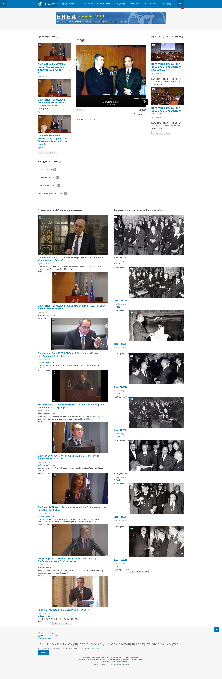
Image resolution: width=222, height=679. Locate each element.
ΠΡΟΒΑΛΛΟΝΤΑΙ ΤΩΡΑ (87, 119)
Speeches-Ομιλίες (49, 177)
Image (136, 98)
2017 (156, 76)
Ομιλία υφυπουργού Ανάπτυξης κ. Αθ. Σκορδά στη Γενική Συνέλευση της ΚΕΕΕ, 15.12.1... (68, 457)
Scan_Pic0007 (120, 343)
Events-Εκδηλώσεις (49, 185)
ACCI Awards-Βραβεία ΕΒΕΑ (52, 193)
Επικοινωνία (150, 3)
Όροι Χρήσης (165, 3)
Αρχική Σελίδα (68, 3)
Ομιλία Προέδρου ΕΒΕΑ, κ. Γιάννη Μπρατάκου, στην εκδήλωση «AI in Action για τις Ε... (54, 68)
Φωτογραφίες (120, 3)
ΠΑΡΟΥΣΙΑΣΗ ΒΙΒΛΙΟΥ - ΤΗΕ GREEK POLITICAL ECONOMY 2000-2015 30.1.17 (166, 67)
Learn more (95, 648)
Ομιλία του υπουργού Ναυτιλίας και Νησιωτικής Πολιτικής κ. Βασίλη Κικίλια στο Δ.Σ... (53, 139)
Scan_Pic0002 (120, 559)
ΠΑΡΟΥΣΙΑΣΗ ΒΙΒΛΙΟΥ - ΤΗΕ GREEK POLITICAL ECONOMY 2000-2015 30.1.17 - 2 (166, 111)
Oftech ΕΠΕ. (125, 664)
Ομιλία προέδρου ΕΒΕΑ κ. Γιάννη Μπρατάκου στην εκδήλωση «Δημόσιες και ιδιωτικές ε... (70, 259)
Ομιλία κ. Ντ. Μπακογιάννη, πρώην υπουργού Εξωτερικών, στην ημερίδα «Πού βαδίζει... (72, 508)
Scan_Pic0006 (120, 387)
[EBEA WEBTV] (48, 3)
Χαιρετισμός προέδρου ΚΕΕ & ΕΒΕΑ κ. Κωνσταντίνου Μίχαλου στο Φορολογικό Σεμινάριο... (71, 406)
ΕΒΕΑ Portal (136, 3)
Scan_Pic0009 (120, 257)
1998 (111, 98)
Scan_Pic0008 (120, 300)
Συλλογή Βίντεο (86, 3)
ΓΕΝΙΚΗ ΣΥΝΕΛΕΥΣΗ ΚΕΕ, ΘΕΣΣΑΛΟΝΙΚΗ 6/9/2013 (63, 609)
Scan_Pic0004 (120, 473)
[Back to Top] (216, 629)
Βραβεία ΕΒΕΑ (103, 3)
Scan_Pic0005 (120, 430)
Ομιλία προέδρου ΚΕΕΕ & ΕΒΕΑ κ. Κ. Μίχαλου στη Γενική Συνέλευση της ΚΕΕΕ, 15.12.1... (68, 354)
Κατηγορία (107, 101)
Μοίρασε (81, 110)
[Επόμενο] (144, 102)
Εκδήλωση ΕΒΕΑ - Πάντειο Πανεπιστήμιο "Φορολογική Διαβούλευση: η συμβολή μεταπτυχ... (67, 560)
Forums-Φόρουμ (47, 169)
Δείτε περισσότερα (47, 152)
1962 (118, 263)
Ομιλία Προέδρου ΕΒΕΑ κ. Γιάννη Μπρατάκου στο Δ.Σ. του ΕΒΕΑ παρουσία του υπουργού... (52, 104)
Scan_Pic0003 (120, 516)
